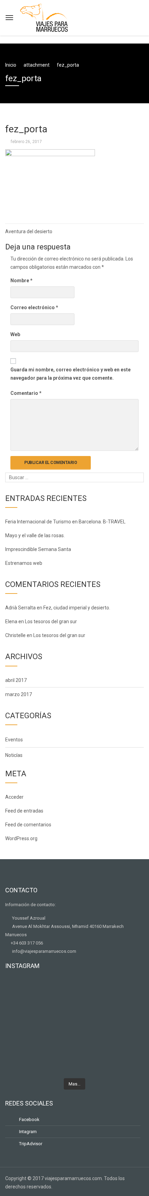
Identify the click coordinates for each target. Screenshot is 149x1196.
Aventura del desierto (28, 231)
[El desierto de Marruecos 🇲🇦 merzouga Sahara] (74, 984)
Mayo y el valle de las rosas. (35, 535)
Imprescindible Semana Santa (38, 549)
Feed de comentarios (28, 824)
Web (15, 334)
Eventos (14, 739)
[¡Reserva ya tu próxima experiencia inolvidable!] (74, 1032)
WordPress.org (21, 838)
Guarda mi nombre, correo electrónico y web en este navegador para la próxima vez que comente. (70, 374)
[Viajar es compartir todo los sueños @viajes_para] (74, 1008)
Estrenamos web (23, 563)
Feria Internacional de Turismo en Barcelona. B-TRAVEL (65, 521)
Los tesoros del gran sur (51, 621)
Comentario (26, 393)
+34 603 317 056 (26, 943)
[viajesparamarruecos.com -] (44, 17)
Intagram (27, 1131)
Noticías (14, 755)
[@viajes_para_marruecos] (74, 996)
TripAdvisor (30, 1143)
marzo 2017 (18, 694)
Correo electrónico (34, 307)
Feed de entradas (24, 811)
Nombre (21, 280)
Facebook (29, 1119)
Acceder (14, 797)
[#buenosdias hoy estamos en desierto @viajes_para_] (74, 1068)
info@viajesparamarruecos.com (43, 951)
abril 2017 (16, 680)
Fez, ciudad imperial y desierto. (76, 607)
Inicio (10, 65)
